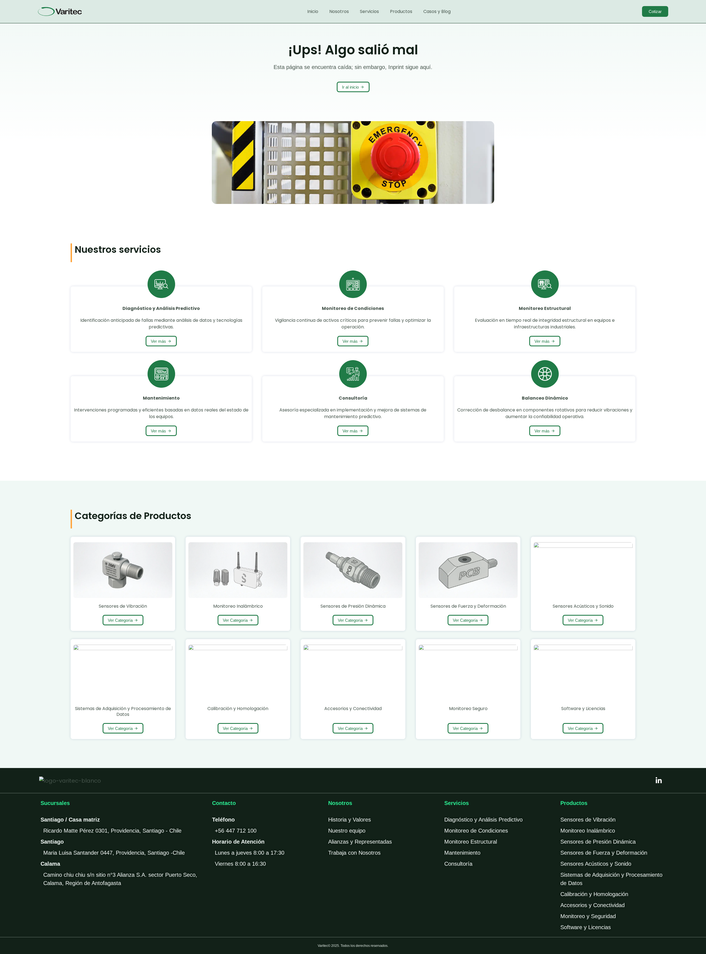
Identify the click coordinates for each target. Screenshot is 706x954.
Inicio (312, 11)
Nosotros (339, 11)
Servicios (369, 11)
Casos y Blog (437, 11)
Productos (401, 11)
